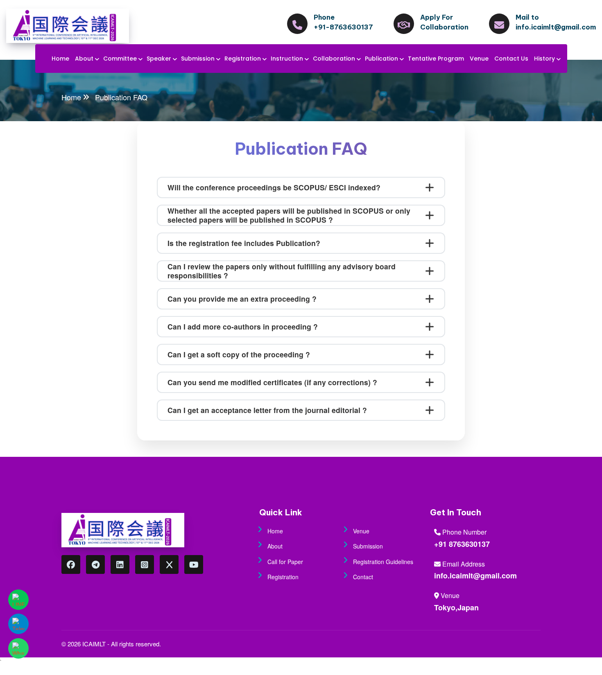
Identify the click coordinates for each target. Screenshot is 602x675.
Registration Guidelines (383, 562)
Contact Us (511, 58)
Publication (381, 58)
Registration (242, 58)
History (544, 58)
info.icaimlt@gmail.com (475, 575)
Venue (479, 58)
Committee (120, 58)
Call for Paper (285, 562)
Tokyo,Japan (456, 607)
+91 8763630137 (462, 544)
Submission (198, 58)
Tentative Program (436, 58)
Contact (363, 577)
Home (60, 58)
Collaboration (334, 58)
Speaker (159, 58)
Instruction (287, 58)
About (84, 58)
